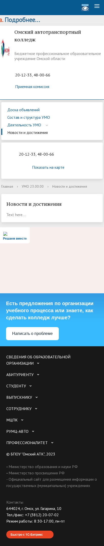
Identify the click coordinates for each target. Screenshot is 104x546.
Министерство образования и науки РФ (43, 466)
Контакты (14, 502)
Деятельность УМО (24, 124)
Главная (7, 186)
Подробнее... (20, 20)
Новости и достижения (27, 132)
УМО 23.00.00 (33, 186)
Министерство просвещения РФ (37, 472)
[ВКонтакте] (10, 527)
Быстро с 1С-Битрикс (27, 534)
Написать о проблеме (32, 333)
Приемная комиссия (32, 86)
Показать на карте (48, 167)
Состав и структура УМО (28, 117)
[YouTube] (20, 527)
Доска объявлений (23, 109)
